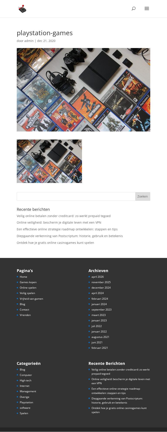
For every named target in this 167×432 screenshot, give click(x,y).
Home (23, 277)
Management (28, 391)
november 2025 (101, 282)
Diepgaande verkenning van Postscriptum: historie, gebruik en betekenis (70, 236)
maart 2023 (99, 315)
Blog (22, 304)
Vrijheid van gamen (31, 299)
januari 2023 (99, 320)
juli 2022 (97, 326)
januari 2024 (99, 304)
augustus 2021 (100, 337)
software (25, 408)
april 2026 (98, 277)
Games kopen (28, 282)
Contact (24, 309)
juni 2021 (97, 342)
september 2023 (102, 309)
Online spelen (28, 287)
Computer (26, 375)
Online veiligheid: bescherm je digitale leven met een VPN (59, 222)
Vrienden (25, 315)
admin (29, 41)
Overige (24, 397)
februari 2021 (100, 348)
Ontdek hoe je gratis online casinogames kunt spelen (55, 243)
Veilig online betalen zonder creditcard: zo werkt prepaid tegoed (64, 216)
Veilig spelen (27, 293)
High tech (25, 380)
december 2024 (101, 287)
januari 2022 (99, 331)
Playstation (26, 402)
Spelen (24, 413)
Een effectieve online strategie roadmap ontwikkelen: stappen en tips (67, 229)
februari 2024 (100, 299)
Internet (24, 386)
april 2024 (98, 293)
